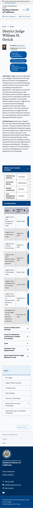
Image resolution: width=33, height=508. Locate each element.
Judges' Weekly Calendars (13, 383)
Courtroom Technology (12, 398)
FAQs (4, 443)
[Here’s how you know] (16, 2)
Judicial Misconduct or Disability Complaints (15, 412)
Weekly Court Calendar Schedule (12, 169)
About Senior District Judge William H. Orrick (14, 356)
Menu (24, 10)
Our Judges (8, 378)
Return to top (22, 427)
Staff (6, 343)
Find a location (25, 16)
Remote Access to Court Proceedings (13, 405)
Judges (6, 371)
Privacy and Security (8, 471)
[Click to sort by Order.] (14, 211)
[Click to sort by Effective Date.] (25, 211)
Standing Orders (10, 388)
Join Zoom (17, 61)
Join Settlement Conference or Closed (17, 67)
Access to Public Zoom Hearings (12, 329)
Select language (10, 16)
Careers (4, 439)
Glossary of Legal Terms (10, 434)
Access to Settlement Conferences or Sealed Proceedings (12, 336)
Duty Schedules (10, 393)
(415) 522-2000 (9, 481)
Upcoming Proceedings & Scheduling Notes (16, 54)
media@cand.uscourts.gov (13, 485)
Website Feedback (8, 475)
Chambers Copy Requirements (9, 349)
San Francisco (20, 45)
